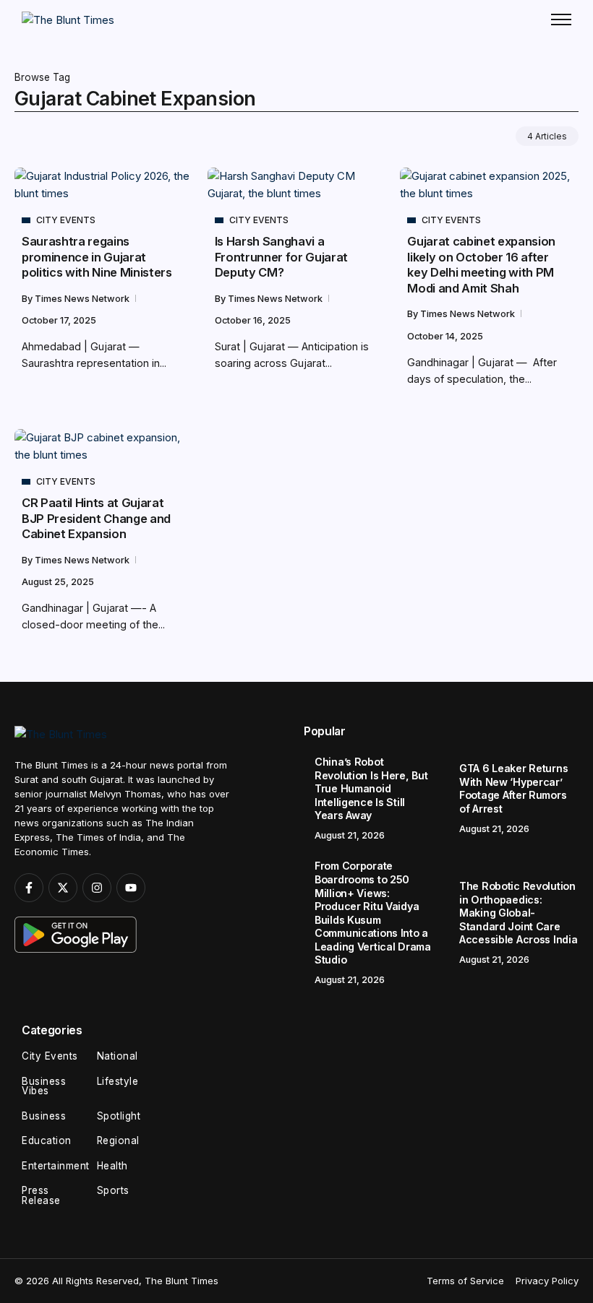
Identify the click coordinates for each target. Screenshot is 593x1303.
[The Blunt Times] (68, 19)
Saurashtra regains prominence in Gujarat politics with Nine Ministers (97, 257)
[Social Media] (29, 887)
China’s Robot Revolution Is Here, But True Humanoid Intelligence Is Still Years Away (371, 788)
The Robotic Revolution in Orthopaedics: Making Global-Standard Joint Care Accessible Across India (518, 912)
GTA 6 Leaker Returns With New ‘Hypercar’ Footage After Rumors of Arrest (513, 788)
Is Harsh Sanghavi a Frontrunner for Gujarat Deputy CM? (281, 257)
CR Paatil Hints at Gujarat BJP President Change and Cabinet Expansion (96, 518)
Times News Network (83, 298)
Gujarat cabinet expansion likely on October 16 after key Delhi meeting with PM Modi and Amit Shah (481, 264)
